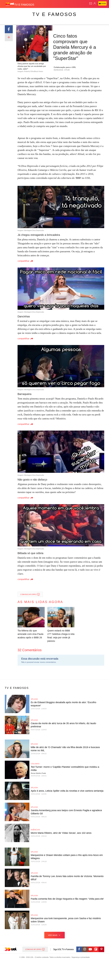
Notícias (37, 12)
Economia (69, 12)
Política (48, 12)
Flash (16, 12)
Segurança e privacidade (80, 957)
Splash (99, 12)
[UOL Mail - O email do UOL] (90, 3)
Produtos (6, 12)
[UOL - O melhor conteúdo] (9, 4)
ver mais (52, 935)
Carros (58, 12)
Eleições (26, 12)
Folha (80, 12)
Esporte (90, 12)
